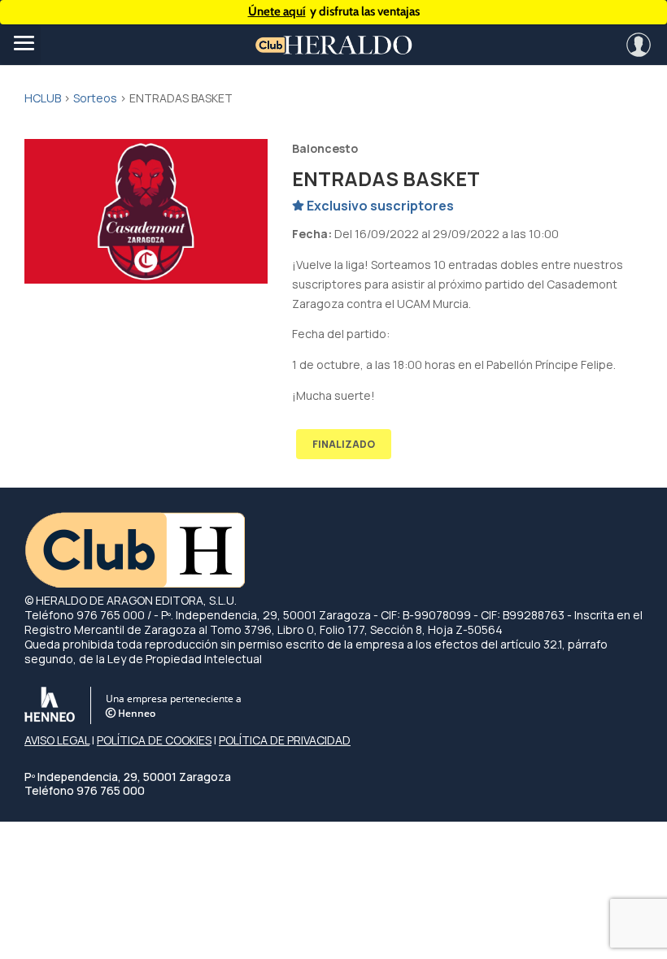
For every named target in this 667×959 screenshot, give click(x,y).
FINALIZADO (343, 444)
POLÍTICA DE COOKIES (154, 740)
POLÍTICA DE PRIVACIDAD (285, 740)
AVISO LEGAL (56, 740)
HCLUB (42, 98)
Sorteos (95, 98)
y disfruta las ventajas (334, 11)
